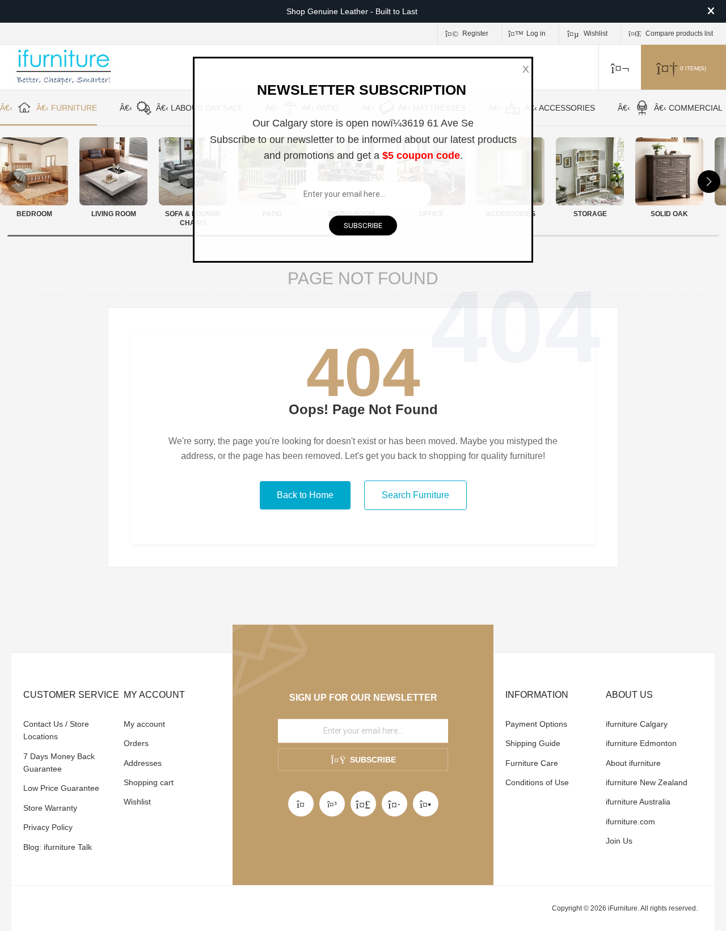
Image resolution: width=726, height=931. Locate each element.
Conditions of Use (537, 782)
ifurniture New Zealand (646, 782)
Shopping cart (149, 782)
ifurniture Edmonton (641, 743)
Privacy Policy (48, 827)
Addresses (143, 763)
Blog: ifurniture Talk (57, 847)
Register (475, 33)
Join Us (619, 840)
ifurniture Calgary (637, 723)
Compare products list (679, 33)
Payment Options (536, 723)
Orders (136, 743)
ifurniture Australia (638, 801)
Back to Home (305, 495)
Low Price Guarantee (61, 788)
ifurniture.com (630, 821)
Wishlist (137, 801)
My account (144, 723)
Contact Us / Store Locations (56, 730)
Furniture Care (531, 763)
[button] (709, 181)
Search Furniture (415, 495)
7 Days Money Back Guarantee (59, 762)
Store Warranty (50, 807)
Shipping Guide (532, 743)
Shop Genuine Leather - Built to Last (351, 11)
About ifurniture (633, 763)
